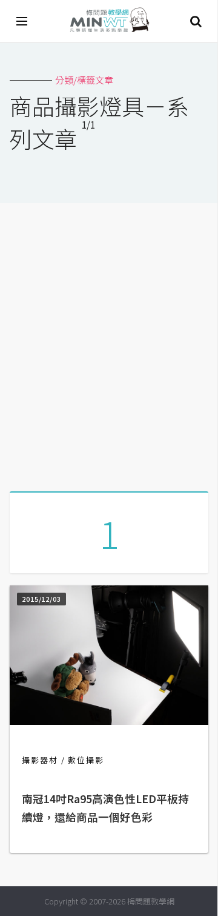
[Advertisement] (109, 343)
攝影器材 (40, 760)
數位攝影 (86, 760)
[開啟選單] (22, 21)
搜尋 (195, 21)
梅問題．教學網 (109, 21)
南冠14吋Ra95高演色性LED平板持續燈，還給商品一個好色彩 (105, 807)
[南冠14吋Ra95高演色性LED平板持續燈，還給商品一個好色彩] (109, 721)
